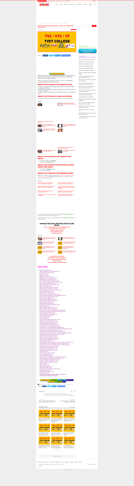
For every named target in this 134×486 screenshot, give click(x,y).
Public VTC (64, 384)
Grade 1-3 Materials (59, 1)
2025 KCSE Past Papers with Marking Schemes (87, 61)
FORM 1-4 (54, 380)
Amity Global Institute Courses (46, 355)
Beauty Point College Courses (46, 286)
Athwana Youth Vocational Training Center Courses (50, 319)
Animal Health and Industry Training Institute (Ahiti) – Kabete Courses (54, 343)
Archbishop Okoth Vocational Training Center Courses (51, 330)
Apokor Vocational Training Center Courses (48, 336)
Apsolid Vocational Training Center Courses (48, 335)
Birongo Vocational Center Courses (47, 272)
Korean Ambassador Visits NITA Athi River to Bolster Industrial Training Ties (49, 130)
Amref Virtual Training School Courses (47, 352)
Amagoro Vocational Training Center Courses (49, 360)
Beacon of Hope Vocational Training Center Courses (50, 290)
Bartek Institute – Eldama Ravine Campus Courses (50, 294)
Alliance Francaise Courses (45, 370)
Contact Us (80, 462)
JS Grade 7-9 (72, 4)
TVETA (70, 384)
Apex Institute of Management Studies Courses (49, 338)
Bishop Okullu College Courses (46, 270)
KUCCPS (45, 384)
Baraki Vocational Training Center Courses (48, 299)
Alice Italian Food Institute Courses (47, 371)
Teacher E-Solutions (93, 464)
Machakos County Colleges (54, 384)
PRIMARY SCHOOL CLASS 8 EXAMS (56, 230)
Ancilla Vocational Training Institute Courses (49, 347)
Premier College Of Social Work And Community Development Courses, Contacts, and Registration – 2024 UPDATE (66, 187)
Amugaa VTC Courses (44, 351)
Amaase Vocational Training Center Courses (49, 362)
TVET (75, 29)
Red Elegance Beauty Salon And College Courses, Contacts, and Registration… (68, 247)
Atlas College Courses (44, 318)
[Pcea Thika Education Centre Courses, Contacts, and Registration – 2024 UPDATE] (69, 441)
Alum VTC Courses (43, 363)
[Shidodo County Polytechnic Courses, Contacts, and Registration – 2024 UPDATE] (60, 252)
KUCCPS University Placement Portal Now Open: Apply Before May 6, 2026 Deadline (69, 125)
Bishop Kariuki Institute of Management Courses (50, 271)
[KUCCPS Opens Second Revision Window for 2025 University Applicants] (60, 104)
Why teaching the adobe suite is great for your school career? (52, 331)
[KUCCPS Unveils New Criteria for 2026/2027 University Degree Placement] (60, 130)
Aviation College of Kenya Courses (47, 315)
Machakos (48, 384)
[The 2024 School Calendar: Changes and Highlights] (60, 151)
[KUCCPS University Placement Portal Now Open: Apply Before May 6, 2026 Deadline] (60, 125)
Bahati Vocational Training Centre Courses (48, 308)
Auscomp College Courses (45, 316)
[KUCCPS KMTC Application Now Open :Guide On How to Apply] (40, 151)
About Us (75, 462)
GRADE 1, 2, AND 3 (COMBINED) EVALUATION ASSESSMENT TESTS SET (57, 227)
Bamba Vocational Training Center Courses (48, 307)
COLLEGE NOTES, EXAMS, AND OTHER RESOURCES (57, 262)
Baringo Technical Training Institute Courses (49, 296)
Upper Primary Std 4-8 (51, 1)
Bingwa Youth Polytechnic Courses (47, 276)
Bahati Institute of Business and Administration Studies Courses (53, 310)
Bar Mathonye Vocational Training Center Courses (50, 304)
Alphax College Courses (44, 364)
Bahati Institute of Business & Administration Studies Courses (52, 311)
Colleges (72, 29)
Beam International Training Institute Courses (49, 287)
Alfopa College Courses (44, 373)
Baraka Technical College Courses (46, 302)
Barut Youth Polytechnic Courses (46, 291)
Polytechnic (60, 384)
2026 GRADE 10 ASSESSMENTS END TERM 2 (86, 70)
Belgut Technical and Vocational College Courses (50, 284)
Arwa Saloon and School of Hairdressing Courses (49, 324)
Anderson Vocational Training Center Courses (49, 346)
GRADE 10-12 (45, 380)
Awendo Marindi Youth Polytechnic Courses (49, 314)
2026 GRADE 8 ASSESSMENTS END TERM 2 (86, 66)
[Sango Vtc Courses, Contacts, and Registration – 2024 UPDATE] (69, 428)
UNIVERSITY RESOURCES (56, 260)
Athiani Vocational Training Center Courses (48, 320)
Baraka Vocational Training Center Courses (48, 300)
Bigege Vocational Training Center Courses (48, 278)
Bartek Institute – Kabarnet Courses (47, 292)
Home (56, 4)
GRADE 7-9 (62, 380)
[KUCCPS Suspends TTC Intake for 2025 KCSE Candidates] (40, 104)
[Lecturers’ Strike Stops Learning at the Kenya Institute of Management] (60, 243)
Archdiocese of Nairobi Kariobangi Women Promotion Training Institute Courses (56, 328)
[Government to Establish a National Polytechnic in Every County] (40, 243)
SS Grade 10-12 (79, 4)
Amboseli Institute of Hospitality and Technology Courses (51, 358)
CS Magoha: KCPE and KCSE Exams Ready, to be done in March (52, 334)
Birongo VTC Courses (44, 274)
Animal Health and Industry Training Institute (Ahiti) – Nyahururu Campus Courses (56, 342)
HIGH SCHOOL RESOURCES (57, 233)
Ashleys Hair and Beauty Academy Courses (48, 323)
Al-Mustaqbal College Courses (46, 367)
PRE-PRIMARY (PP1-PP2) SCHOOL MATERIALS (56, 257)
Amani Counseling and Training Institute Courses (50, 359)
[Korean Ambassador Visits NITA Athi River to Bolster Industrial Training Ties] (40, 130)
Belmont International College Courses (48, 283)
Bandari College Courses (45, 306)
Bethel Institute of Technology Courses (48, 279)
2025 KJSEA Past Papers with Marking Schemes (87, 59)
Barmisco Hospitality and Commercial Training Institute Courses (53, 295)
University (71, 462)
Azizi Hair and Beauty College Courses (47, 312)
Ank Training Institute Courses (46, 340)
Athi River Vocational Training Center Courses (49, 322)
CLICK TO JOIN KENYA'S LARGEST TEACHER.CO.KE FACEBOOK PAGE (87, 51)
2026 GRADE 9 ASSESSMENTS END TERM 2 (86, 68)
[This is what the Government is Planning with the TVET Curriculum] (60, 238)
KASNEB (59, 381)
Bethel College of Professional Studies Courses (49, 280)
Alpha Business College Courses (46, 366)
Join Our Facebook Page (57, 73)
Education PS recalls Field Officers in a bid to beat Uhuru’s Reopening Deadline (55, 332)
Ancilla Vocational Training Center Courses (48, 348)
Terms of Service (53, 464)
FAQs (62, 464)
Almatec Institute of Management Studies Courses (50, 368)
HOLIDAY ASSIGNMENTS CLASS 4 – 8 (57, 231)
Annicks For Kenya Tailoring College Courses (49, 339)
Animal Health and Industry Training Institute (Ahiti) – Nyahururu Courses (55, 344)
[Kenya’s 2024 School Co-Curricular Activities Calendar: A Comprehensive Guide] (40, 238)
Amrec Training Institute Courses (46, 354)
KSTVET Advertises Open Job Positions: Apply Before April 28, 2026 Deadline (49, 125)
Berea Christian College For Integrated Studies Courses (51, 282)
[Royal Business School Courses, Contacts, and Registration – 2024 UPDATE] (40, 247)
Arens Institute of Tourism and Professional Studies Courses (52, 327)
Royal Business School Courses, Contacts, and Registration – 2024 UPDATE (48, 247)
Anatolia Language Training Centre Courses (49, 350)
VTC (72, 384)
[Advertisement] (67, 15)
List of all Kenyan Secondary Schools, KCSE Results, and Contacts (53, 374)
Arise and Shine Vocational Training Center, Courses (50, 326)
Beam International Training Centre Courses (49, 288)
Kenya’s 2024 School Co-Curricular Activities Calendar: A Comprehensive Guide (49, 238)
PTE (64, 381)
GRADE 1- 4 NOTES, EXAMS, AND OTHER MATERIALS (56, 259)
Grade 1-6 (66, 4)
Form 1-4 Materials (66, 1)
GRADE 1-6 (70, 380)
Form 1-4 (86, 4)
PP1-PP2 (60, 4)
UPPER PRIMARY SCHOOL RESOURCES (57, 256)
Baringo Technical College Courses (47, 298)
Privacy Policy (59, 464)
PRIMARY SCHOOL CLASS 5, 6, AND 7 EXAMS (57, 228)
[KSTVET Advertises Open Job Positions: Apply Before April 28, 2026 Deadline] (40, 125)
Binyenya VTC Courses (44, 275)
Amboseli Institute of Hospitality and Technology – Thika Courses (53, 356)
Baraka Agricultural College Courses (47, 303)
